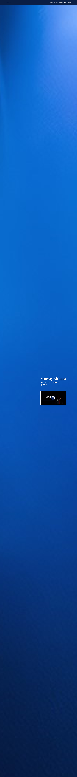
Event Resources (62, 2)
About (51, 2)
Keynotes (56, 2)
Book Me (69, 2)
